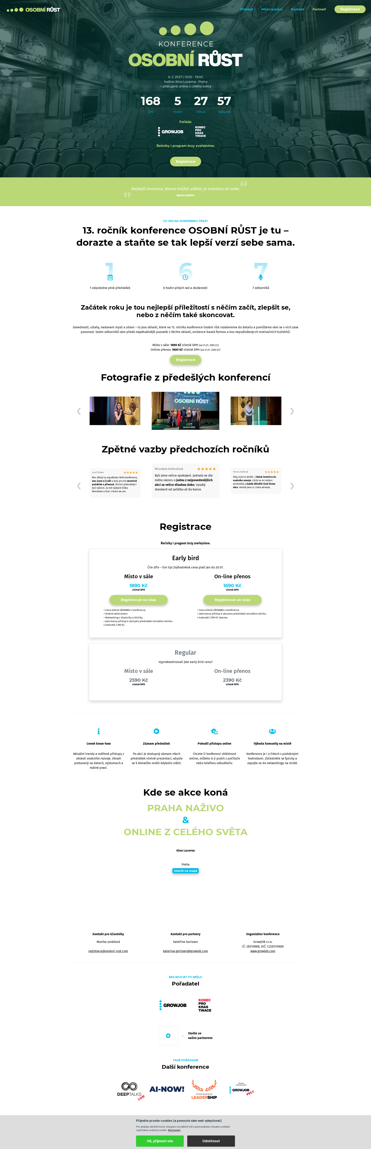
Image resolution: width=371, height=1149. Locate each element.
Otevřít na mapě (185, 871)
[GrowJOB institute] (170, 131)
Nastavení (174, 1130)
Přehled (246, 9)
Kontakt (297, 9)
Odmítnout (211, 1141)
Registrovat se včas (138, 600)
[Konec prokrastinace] (200, 131)
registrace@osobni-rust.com (108, 951)
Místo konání (272, 9)
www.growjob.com (262, 951)
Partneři (319, 9)
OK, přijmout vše (160, 1141)
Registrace (350, 9)
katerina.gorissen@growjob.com (185, 951)
